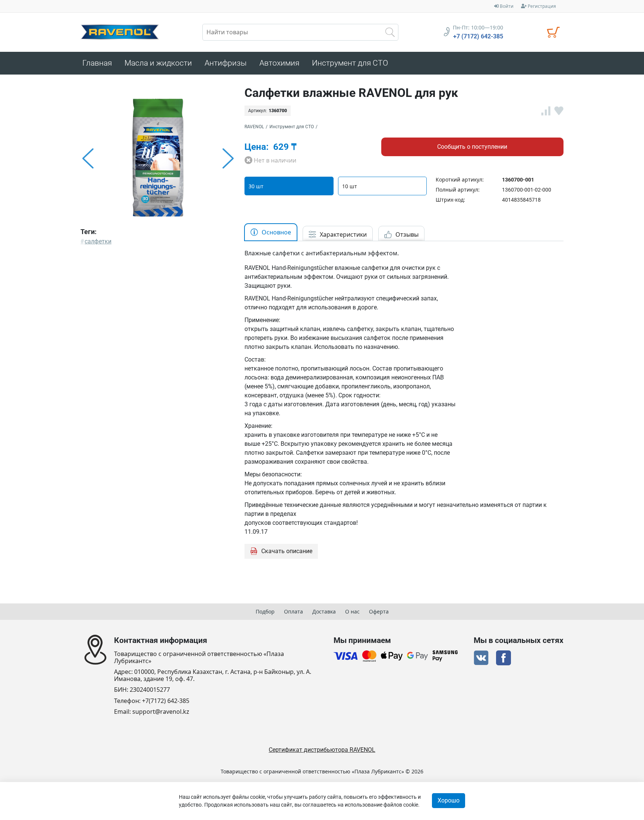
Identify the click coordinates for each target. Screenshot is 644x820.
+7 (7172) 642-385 (478, 37)
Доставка (324, 611)
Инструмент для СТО (291, 126)
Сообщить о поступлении (472, 146)
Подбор (265, 611)
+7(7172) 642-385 (165, 700)
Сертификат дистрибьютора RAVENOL (322, 749)
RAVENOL (254, 126)
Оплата (293, 611)
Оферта (379, 611)
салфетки (98, 241)
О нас (352, 611)
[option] (158, 158)
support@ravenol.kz (160, 711)
